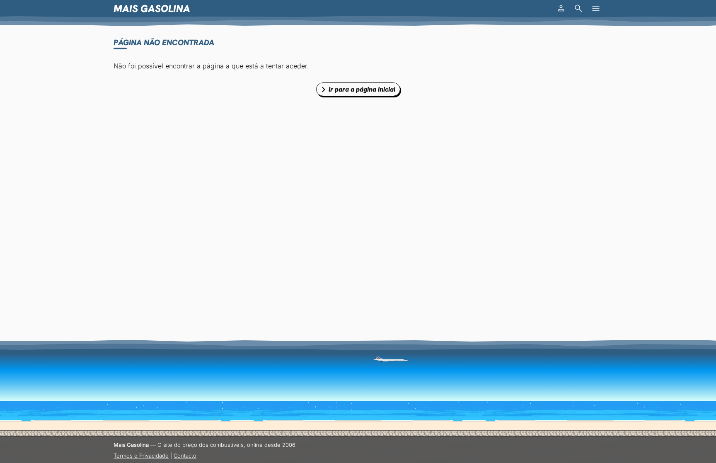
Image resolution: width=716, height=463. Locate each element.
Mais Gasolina (152, 8)
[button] (561, 8)
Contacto (185, 455)
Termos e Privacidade (141, 455)
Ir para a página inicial (362, 89)
